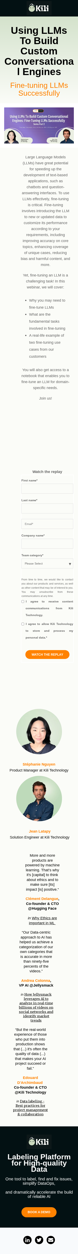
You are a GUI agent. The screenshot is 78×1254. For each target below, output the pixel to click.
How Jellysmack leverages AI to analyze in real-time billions (36, 1007)
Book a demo (39, 1212)
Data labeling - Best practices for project (30, 1107)
